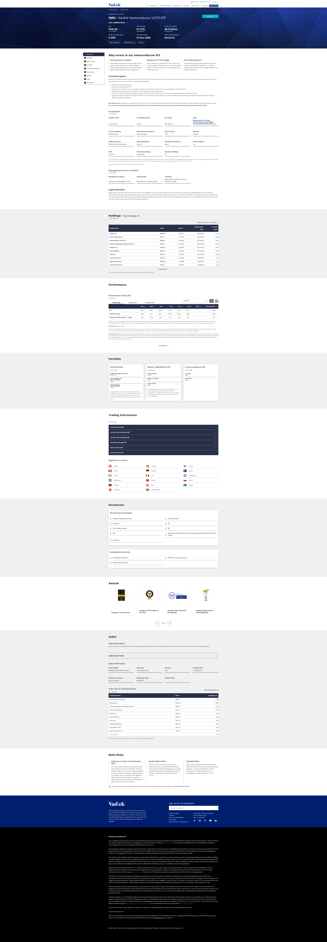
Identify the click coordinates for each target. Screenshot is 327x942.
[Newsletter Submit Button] (217, 808)
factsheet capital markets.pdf (139, 199)
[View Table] (211, 301)
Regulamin (172, 819)
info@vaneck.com (159, 918)
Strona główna (174, 813)
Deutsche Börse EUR (117, 427)
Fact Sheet (114, 42)
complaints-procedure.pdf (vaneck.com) (138, 903)
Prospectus (128, 42)
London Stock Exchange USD (120, 437)
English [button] (214, 1)
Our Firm (205, 5)
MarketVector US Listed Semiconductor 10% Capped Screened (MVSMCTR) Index (203, 122)
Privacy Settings (199, 817)
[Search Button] (148, 5)
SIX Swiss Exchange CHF (118, 442)
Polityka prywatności (176, 817)
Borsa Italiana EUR (116, 447)
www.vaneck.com (210, 323)
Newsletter (214, 5)
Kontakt (172, 815)
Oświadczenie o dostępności (178, 822)
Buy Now (210, 16)
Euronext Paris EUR (116, 453)
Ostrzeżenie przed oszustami (203, 813)
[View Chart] (216, 301)
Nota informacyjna (199, 815)
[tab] (163, 655)
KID (140, 42)
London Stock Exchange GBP (120, 432)
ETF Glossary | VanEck (186, 903)
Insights (186, 5)
